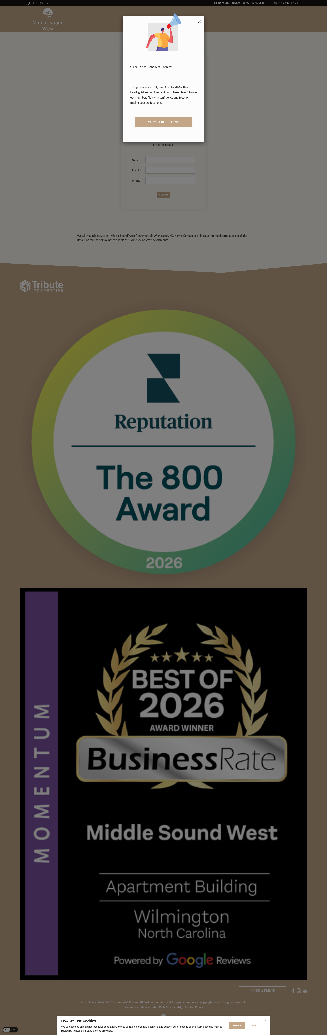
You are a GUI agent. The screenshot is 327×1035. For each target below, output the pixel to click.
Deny (253, 1025)
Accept (237, 1025)
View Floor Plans (163, 122)
